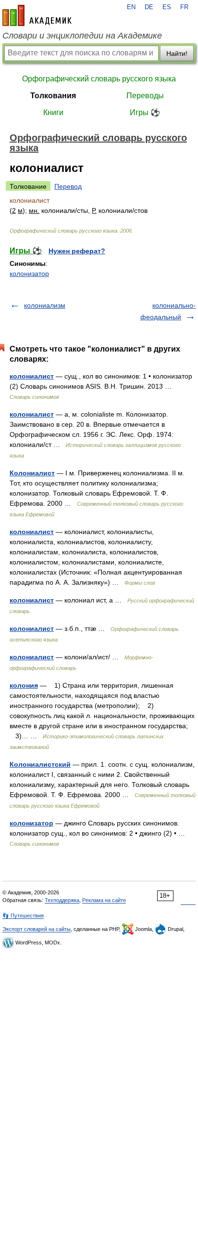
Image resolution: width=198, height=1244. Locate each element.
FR (184, 7)
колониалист (32, 376)
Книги (53, 112)
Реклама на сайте (104, 900)
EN (131, 7)
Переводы (145, 96)
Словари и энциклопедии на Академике (82, 35)
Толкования (53, 96)
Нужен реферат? (77, 251)
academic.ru (37, 15)
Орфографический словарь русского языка (99, 79)
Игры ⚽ (145, 112)
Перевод (68, 186)
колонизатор (29, 273)
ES (166, 7)
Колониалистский (40, 764)
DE (149, 7)
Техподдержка (62, 900)
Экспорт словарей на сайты (36, 929)
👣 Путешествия (23, 915)
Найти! (176, 53)
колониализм (44, 305)
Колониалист (32, 473)
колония (24, 685)
